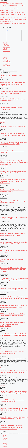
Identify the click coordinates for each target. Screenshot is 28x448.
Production (5, 44)
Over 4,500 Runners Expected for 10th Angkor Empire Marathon (12, 352)
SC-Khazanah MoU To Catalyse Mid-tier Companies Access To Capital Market (12, 314)
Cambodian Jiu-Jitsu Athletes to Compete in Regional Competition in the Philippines (13, 371)
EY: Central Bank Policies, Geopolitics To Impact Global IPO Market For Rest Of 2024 (14, 297)
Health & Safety (7, 48)
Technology (6, 45)
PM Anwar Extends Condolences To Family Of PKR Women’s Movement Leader (13, 243)
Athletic (5, 49)
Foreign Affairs (6, 47)
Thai (7, 52)
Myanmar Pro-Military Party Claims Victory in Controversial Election (14, 218)
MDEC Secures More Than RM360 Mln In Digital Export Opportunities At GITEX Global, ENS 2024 (13, 324)
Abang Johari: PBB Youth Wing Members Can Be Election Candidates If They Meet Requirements (13, 269)
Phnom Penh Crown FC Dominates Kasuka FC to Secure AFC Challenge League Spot (13, 334)
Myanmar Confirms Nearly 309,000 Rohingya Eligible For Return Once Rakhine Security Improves (13, 162)
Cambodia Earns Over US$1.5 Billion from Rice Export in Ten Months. (13, 289)
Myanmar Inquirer (13, 433)
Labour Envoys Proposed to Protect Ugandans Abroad (11, 76)
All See (1, 331)
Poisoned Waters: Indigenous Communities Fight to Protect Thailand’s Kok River (13, 92)
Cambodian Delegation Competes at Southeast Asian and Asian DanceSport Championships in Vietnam (12, 427)
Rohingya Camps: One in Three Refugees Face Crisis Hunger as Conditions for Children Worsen (12, 84)
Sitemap (5, 439)
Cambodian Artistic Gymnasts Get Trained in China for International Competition (14, 417)
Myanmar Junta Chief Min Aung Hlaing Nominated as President (12, 201)
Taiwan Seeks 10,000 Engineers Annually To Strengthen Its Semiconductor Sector (13, 306)
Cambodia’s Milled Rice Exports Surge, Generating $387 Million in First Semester (13, 134)
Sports (1, 388)
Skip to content (3, 0)
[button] (3, 2)
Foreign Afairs (3, 198)
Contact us (5, 438)
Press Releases (6, 51)
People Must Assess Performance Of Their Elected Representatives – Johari (12, 234)
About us (5, 436)
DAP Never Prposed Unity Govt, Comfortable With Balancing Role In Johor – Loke (14, 279)
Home (4, 435)
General (5, 43)
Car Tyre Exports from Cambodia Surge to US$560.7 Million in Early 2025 (13, 143)
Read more (2, 348)
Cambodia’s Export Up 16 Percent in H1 (12, 126)
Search (1, 70)
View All (1, 196)
